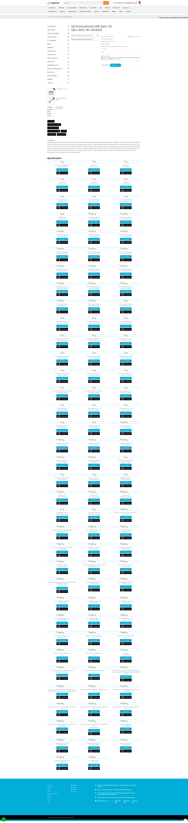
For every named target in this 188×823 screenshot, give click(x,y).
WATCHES (96, 11)
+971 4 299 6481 (118, 3)
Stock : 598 (62, 588)
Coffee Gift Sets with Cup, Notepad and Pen (94, 565)
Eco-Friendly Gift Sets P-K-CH (94, 530)
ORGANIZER (51, 121)
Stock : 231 (94, 711)
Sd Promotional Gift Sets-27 (126, 339)
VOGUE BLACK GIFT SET (62, 512)
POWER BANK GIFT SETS (62, 200)
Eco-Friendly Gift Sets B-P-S (126, 547)
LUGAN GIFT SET (94, 495)
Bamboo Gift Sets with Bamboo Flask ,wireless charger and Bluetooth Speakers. (62, 582)
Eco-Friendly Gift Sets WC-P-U (94, 582)
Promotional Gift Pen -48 (125, 408)
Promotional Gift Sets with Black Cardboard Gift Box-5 (62, 707)
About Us (49, 785)
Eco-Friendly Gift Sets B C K (62, 565)
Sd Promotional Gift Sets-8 (94, 252)
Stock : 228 (94, 730)
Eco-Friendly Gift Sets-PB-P (126, 530)
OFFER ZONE (61, 8)
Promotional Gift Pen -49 (62, 426)
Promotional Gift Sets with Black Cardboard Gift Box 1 (93, 689)
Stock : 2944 (94, 569)
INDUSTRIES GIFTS (72, 11)
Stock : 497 (126, 711)
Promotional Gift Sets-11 (94, 269)
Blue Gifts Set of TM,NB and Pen (94, 653)
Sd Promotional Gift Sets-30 (126, 356)
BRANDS (114, 11)
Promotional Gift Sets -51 (125, 426)
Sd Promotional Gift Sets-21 (62, 321)
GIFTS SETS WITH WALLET (94, 200)
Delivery (49, 796)
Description (51, 140)
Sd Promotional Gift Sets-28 (62, 356)
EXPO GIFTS (62, 11)
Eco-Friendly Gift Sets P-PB (94, 601)
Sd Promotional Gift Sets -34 (94, 339)
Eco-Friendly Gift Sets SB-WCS (62, 618)
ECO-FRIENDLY (93, 8)
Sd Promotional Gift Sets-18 (94, 304)
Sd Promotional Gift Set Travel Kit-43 (62, 391)
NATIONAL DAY (116, 8)
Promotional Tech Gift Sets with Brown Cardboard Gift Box (94, 725)
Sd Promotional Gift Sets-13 (62, 287)
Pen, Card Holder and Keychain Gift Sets (62, 547)
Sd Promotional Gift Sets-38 (62, 478)
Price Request (63, 173)
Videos (49, 791)
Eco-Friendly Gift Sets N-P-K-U (126, 565)
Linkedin (74, 791)
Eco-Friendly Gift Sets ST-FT (94, 618)
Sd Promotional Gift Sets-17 (62, 304)
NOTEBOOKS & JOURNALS (54, 124)
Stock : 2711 (126, 517)
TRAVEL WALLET (51, 134)
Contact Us (50, 787)
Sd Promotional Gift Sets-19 (126, 304)
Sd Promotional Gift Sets (94, 217)
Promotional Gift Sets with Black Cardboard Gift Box (62, 689)
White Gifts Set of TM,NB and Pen (125, 636)
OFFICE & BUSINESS (72, 8)
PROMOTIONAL (83, 8)
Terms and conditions (52, 794)
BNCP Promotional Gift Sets (62, 760)
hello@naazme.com (131, 3)
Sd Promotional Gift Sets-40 (94, 373)
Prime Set (125, 653)
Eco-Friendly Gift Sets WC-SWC (62, 636)
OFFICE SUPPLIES (61, 134)
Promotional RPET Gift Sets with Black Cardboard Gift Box (125, 670)
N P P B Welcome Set (94, 760)
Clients (49, 789)
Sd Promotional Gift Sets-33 (62, 339)
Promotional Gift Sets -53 (93, 443)
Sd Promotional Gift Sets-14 (94, 287)
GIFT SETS (64, 131)
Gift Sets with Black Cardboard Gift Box (94, 670)
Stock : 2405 (126, 640)
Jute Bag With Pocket (61, 89)
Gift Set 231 (126, 182)
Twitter (74, 787)
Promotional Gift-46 (62, 408)
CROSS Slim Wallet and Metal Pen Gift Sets (62, 670)
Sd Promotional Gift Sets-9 (126, 252)
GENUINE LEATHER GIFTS (53, 131)
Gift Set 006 (62, 182)
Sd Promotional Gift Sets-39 (62, 373)
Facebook (74, 785)
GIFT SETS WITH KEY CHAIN (125, 200)
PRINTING (107, 8)
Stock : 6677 (62, 552)
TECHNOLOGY (52, 8)
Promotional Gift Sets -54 (125, 443)
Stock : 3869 (94, 552)
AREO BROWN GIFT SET (125, 478)
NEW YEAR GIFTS (53, 11)
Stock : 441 (126, 587)
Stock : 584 (94, 534)
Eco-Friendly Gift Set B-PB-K (62, 601)
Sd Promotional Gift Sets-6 (126, 234)
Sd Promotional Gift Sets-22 (94, 321)
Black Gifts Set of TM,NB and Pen (94, 636)
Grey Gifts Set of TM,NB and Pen (62, 653)
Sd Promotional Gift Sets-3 (62, 234)
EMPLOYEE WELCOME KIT (85, 11)
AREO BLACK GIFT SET (94, 478)
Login (48, 802)
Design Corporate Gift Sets (62, 743)
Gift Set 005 (126, 165)
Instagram (74, 789)
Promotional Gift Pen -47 (94, 408)
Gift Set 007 (94, 182)
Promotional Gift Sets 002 (94, 460)
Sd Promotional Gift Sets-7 (62, 252)
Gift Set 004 (94, 165)
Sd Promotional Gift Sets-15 (126, 287)
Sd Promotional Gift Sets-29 (94, 356)
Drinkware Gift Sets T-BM (94, 547)
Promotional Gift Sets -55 (62, 460)
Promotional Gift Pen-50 (94, 426)
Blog (48, 798)
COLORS (121, 11)
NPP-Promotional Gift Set (125, 743)
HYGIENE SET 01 (62, 217)
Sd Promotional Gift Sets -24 (125, 321)
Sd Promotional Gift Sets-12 (126, 269)
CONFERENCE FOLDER (53, 128)
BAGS (101, 8)
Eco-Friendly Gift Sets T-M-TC (126, 618)
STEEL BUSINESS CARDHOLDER (59, 107)
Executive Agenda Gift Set (125, 724)
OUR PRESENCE (105, 11)
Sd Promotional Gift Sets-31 (126, 460)
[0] (140, 4)
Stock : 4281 (94, 675)
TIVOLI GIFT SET (126, 495)
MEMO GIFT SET (62, 495)
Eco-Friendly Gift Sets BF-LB (126, 601)
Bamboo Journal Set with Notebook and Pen (126, 512)
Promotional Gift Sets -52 (62, 443)
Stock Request (62, 170)
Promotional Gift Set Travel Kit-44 (94, 391)
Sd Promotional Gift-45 (126, 391)
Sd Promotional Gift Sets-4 (94, 234)
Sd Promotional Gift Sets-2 (126, 217)
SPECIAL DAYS (126, 8)
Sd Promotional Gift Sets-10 (62, 269)
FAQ (48, 800)
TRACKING (128, 11)
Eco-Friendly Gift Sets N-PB (126, 582)
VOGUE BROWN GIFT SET (94, 512)
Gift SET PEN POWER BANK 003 (62, 165)
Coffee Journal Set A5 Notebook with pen (62, 530)
